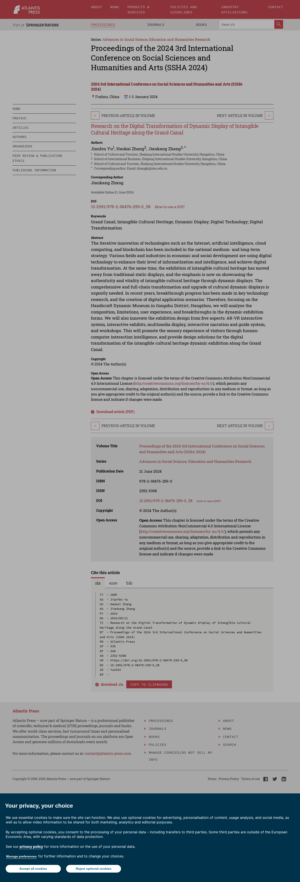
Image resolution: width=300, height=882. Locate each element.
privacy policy (31, 846)
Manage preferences (21, 856)
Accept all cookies (33, 868)
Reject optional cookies (93, 868)
